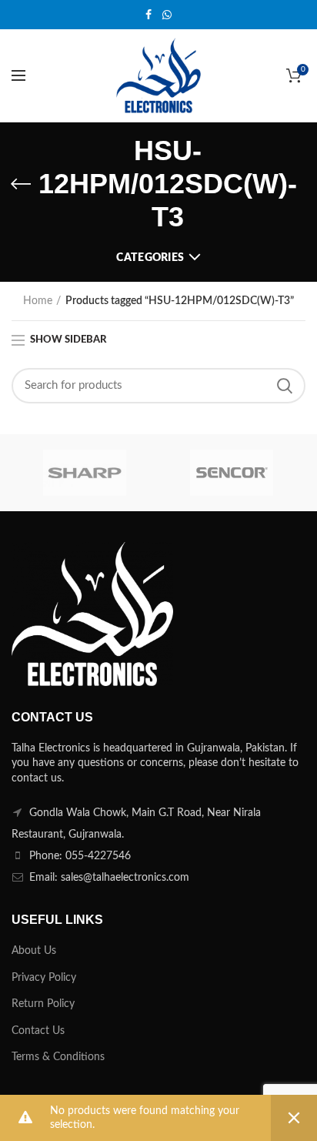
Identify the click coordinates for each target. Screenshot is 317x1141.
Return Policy (43, 1004)
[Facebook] (148, 15)
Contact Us (38, 1031)
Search (284, 385)
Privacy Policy (44, 977)
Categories (150, 258)
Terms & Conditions (58, 1057)
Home (37, 301)
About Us (34, 950)
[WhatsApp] (167, 15)
